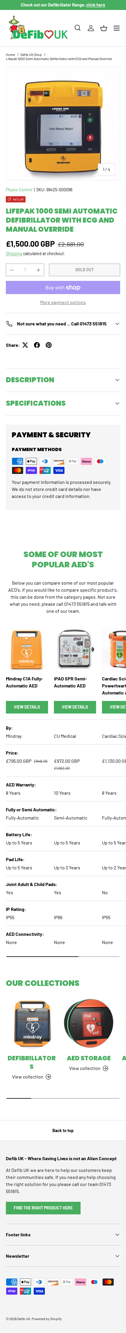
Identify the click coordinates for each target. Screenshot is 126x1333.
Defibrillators (32, 1062)
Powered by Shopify (47, 1319)
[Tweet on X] (25, 345)
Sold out (84, 269)
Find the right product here (43, 1207)
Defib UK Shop (31, 54)
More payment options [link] (63, 302)
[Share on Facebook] (37, 345)
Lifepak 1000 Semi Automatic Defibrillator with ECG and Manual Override (59, 59)
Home (10, 54)
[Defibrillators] (31, 1023)
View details (27, 706)
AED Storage (89, 1058)
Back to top (63, 1130)
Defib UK (23, 1319)
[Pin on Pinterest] (49, 345)
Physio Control (19, 189)
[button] (103, 28)
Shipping (14, 253)
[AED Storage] (88, 1023)
